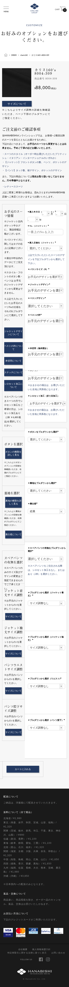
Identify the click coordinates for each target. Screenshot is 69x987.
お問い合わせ (58, 953)
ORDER (13, 55)
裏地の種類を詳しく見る (13, 502)
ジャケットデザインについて (13, 333)
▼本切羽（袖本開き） (38, 348)
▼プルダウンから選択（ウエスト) (45, 678)
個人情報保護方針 (41, 949)
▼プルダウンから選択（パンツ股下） (47, 720)
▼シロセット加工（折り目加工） (43, 396)
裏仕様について (13, 534)
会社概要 (22, 949)
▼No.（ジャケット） (38, 226)
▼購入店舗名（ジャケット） (42, 243)
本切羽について (13, 360)
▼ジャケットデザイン (39, 284)
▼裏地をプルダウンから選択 (42, 483)
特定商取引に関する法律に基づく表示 (27, 953)
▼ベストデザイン (37, 298)
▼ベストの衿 (35, 315)
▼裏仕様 (33, 503)
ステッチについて (13, 372)
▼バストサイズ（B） (39, 269)
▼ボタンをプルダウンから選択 (43, 432)
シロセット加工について (13, 385)
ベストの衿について (13, 348)
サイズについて (16, 103)
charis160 (24, 55)
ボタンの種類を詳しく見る (13, 453)
